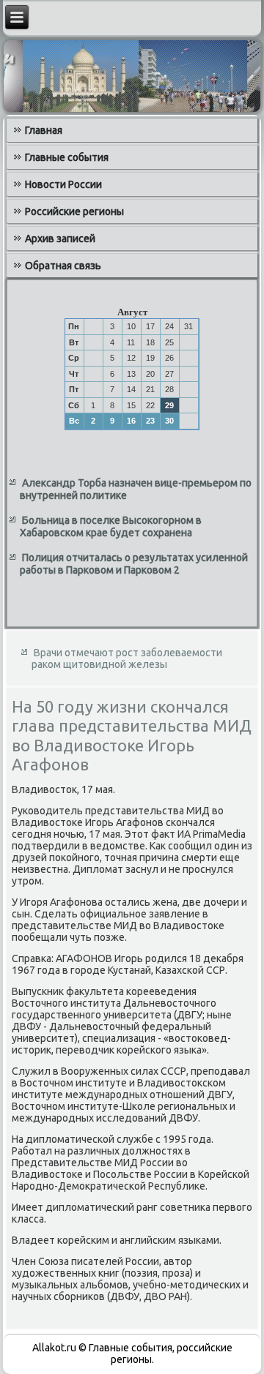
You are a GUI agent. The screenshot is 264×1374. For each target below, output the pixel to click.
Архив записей (60, 238)
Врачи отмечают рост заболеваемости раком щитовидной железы (127, 658)
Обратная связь (63, 265)
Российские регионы (74, 211)
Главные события (67, 157)
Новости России (63, 184)
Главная (43, 130)
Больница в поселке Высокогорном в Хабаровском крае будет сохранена (111, 526)
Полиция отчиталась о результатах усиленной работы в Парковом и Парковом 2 (134, 564)
